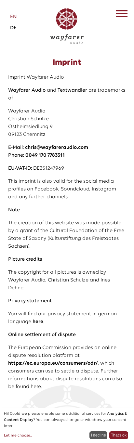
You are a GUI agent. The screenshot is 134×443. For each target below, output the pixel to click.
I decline (98, 435)
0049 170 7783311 (45, 155)
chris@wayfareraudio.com (56, 147)
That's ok (119, 435)
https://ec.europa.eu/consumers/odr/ (53, 363)
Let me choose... (18, 435)
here (38, 321)
